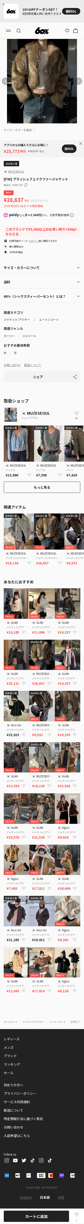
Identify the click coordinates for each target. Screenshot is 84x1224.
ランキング (12, 1064)
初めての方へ (13, 1085)
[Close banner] (4, 4)
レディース (12, 1039)
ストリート (29, 336)
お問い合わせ (12, 365)
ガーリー (9, 336)
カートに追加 (36, 1216)
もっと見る (42, 487)
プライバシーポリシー (20, 1093)
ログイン (33, 241)
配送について (32, 365)
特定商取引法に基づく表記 (23, 1118)
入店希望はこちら (17, 1135)
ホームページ (11, 1021)
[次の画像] (78, 81)
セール (9, 1072)
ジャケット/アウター (17, 319)
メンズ (9, 1047)
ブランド (10, 1055)
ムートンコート (49, 319)
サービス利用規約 (17, 1101)
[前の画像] (5, 81)
